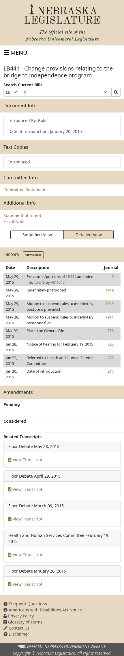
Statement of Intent (22, 215)
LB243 (39, 282)
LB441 (71, 276)
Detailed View (89, 234)
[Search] (116, 92)
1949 (110, 290)
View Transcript (27, 459)
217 (111, 371)
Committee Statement (24, 189)
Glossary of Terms (24, 622)
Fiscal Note (14, 221)
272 (111, 357)
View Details (33, 255)
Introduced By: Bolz (27, 120)
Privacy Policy (20, 616)
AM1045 (58, 282)
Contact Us (18, 628)
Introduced (19, 162)
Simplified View (37, 234)
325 (111, 344)
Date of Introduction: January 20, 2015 (45, 131)
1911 (110, 317)
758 (111, 330)
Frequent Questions (27, 604)
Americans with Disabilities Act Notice (44, 610)
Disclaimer (18, 634)
